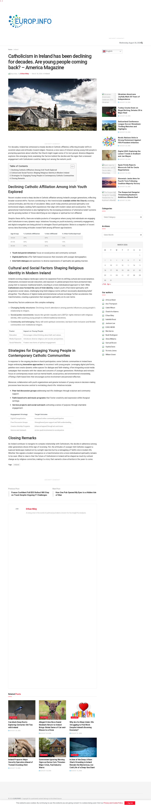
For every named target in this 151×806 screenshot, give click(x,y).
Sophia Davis (110, 347)
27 (128, 275)
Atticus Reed (110, 300)
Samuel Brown (111, 343)
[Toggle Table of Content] (71, 166)
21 (134, 270)
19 (122, 270)
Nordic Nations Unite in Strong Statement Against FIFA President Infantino (129, 140)
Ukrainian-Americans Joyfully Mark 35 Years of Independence (129, 96)
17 (111, 270)
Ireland (16, 49)
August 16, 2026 (76, 770)
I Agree (130, 803)
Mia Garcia (109, 331)
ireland (16, 465)
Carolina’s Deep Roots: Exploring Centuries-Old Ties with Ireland (20, 725)
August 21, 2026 (76, 733)
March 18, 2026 (37, 73)
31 (111, 280)
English (109, 51)
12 (122, 265)
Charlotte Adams (112, 312)
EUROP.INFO (17, 798)
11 (116, 265)
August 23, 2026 (45, 733)
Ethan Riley (24, 73)
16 (105, 270)
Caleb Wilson (110, 308)
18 (116, 270)
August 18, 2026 (45, 770)
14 (134, 265)
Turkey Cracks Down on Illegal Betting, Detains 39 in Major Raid (130, 110)
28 (134, 275)
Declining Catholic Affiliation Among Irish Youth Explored (34, 170)
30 (105, 280)
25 (116, 275)
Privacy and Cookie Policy (113, 803)
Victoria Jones (111, 351)
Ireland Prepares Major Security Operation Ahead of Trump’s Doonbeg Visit (20, 762)
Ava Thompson (111, 304)
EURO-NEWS (110, 327)
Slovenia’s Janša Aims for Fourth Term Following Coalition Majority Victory (129, 181)
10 (111, 265)
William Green (111, 354)
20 (128, 270)
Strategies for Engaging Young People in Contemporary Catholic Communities (42, 176)
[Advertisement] (117, 19)
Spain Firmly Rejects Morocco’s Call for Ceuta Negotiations (128, 167)
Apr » (109, 284)
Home (10, 49)
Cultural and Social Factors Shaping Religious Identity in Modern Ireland (40, 173)
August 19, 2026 (14, 768)
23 (105, 275)
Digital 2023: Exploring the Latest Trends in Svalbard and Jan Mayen (129, 153)
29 (140, 275)
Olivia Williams (111, 339)
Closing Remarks (18, 178)
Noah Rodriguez (111, 335)
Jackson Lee (110, 323)
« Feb (104, 284)
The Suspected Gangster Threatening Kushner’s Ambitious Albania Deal (129, 194)
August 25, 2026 (14, 730)
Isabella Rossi (111, 319)
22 (140, 270)
